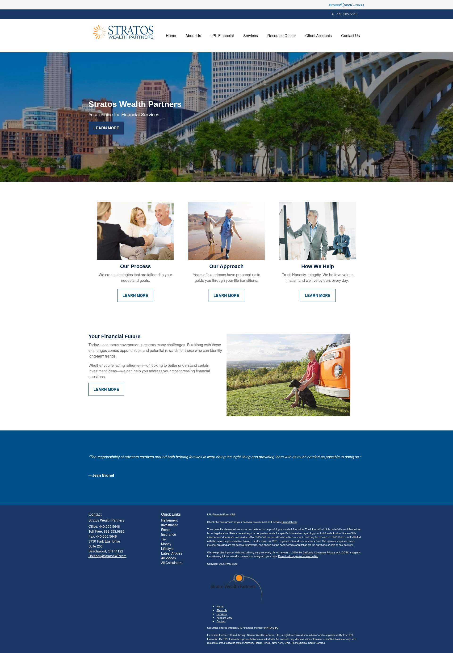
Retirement (169, 520)
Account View (224, 617)
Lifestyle (167, 548)
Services (222, 614)
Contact (221, 621)
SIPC (276, 627)
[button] (193, 36)
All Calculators (171, 562)
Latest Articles (171, 553)
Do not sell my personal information (298, 556)
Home (220, 606)
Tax (164, 539)
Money (166, 543)
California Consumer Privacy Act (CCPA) (326, 552)
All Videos (168, 558)
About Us (222, 610)
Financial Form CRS (223, 514)
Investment (169, 524)
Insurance (168, 534)
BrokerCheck (289, 522)
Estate (166, 529)
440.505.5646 (347, 14)
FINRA (268, 627)
